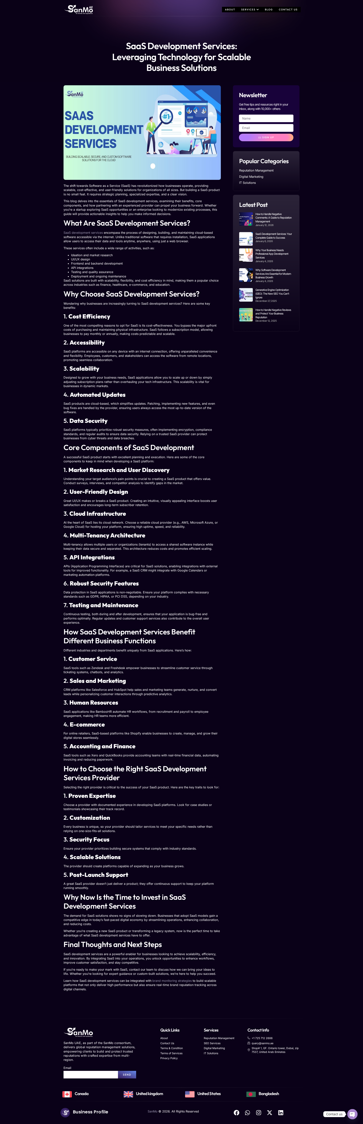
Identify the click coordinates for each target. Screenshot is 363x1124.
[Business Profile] (65, 1112)
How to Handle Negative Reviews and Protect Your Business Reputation (273, 313)
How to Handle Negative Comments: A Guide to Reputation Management (273, 217)
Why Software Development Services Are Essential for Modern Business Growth (273, 273)
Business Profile (90, 1112)
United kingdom (149, 1093)
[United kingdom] (128, 1094)
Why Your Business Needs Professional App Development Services (271, 253)
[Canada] (67, 1094)
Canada (81, 1093)
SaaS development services (83, 232)
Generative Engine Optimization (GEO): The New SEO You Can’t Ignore (272, 293)
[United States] (190, 1094)
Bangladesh (269, 1093)
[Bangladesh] (251, 1094)
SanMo (152, 1111)
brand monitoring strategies (172, 981)
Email (67, 1068)
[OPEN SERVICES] (257, 9)
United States (209, 1093)
